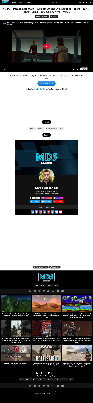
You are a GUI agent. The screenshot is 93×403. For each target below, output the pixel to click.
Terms (60, 391)
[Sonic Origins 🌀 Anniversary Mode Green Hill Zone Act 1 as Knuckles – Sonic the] (77, 311)
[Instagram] (59, 2)
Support (56, 391)
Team (56, 285)
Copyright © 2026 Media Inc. (46, 393)
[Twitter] (56, 2)
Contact (50, 285)
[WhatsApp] (74, 2)
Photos (21, 2)
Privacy (46, 391)
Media (57, 380)
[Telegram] (58, 291)
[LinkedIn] (65, 2)
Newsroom (64, 380)
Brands (35, 380)
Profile (40, 207)
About (36, 285)
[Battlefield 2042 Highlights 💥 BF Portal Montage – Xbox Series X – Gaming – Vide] (46, 361)
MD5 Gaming (41, 89)
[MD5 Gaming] (46, 277)
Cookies (33, 391)
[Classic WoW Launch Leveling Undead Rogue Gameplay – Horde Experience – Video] (16, 311)
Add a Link (55, 267)
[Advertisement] (46, 104)
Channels (43, 380)
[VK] (53, 291)
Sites (71, 380)
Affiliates (28, 380)
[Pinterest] (68, 2)
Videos (28, 2)
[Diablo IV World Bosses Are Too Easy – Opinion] (16, 361)
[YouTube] (62, 2)
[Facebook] (53, 2)
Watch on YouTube (46, 83)
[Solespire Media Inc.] (46, 373)
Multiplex (41, 391)
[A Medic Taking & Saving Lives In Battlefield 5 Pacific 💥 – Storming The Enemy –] (77, 361)
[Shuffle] (83, 2)
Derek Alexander (43, 16)
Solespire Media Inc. (44, 194)
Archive (43, 285)
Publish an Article (41, 267)
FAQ (37, 391)
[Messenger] (71, 2)
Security (51, 391)
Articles (14, 2)
